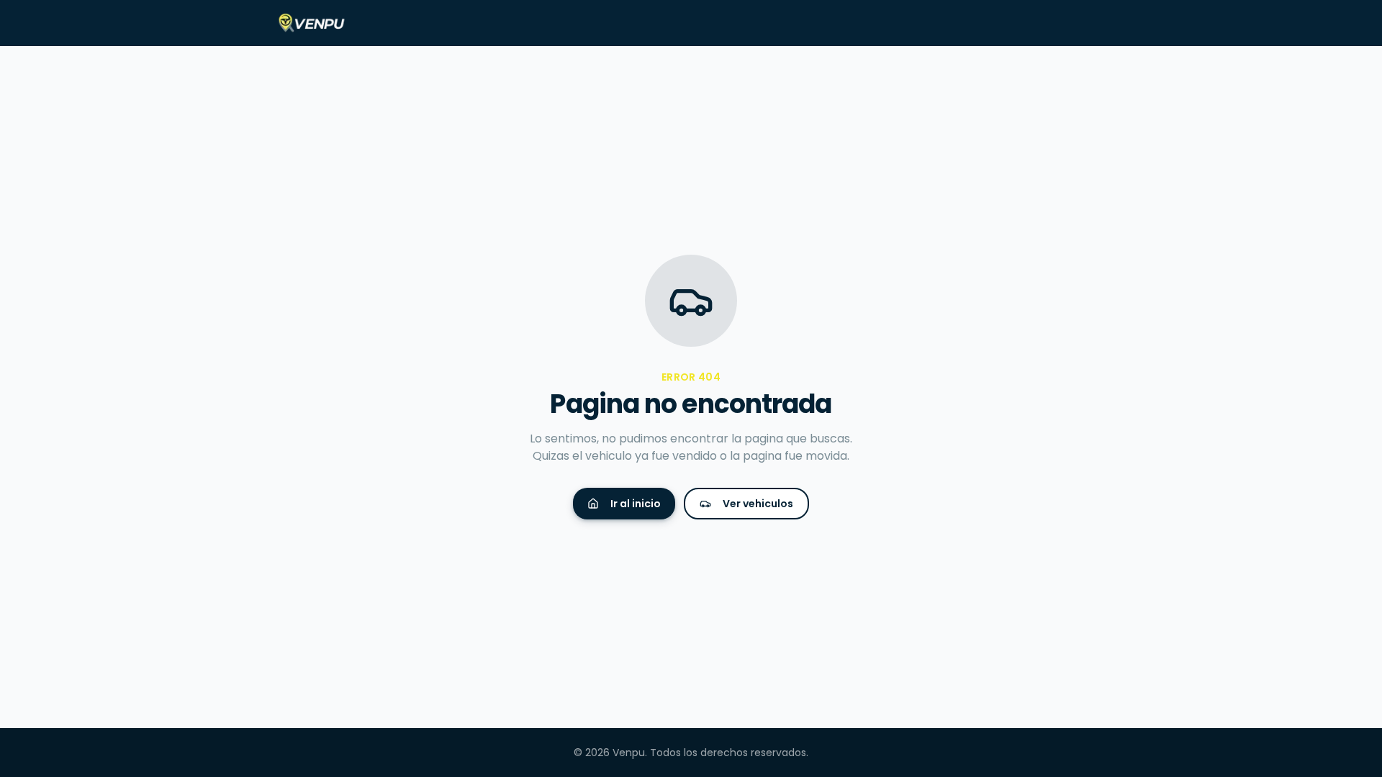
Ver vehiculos (758, 503)
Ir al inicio (635, 503)
